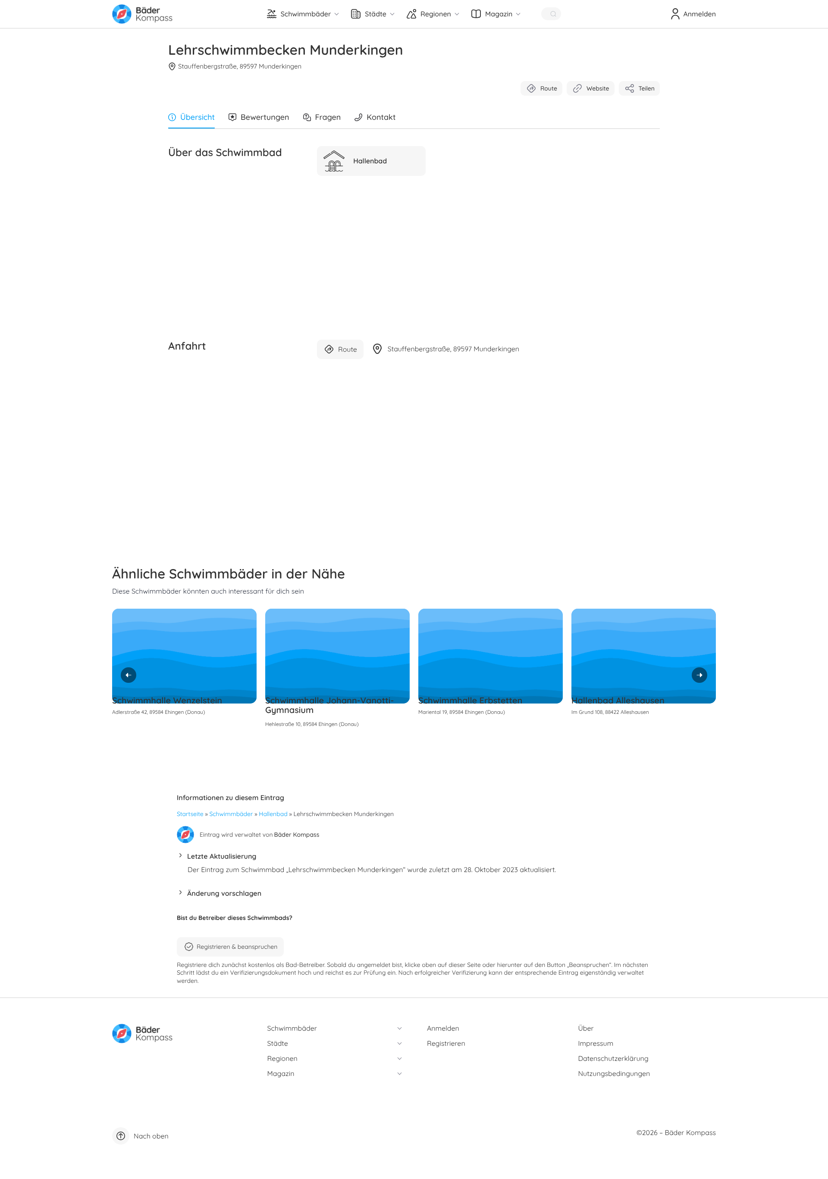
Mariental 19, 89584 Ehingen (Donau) (461, 712)
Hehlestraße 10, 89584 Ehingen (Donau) (312, 724)
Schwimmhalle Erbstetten (470, 700)
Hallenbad (273, 814)
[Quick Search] (551, 13)
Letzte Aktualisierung (221, 856)
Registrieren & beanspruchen (237, 947)
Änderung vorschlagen (224, 893)
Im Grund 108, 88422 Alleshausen (610, 712)
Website (597, 88)
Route (548, 88)
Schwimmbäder (231, 814)
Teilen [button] (647, 88)
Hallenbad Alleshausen (618, 700)
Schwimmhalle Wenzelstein (167, 700)
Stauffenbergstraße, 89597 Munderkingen (239, 66)
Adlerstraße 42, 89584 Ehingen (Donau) (158, 712)
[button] (414, 858)
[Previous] (128, 675)
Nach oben (151, 1136)
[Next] (699, 675)
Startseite (190, 814)
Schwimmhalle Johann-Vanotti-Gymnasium (329, 705)
